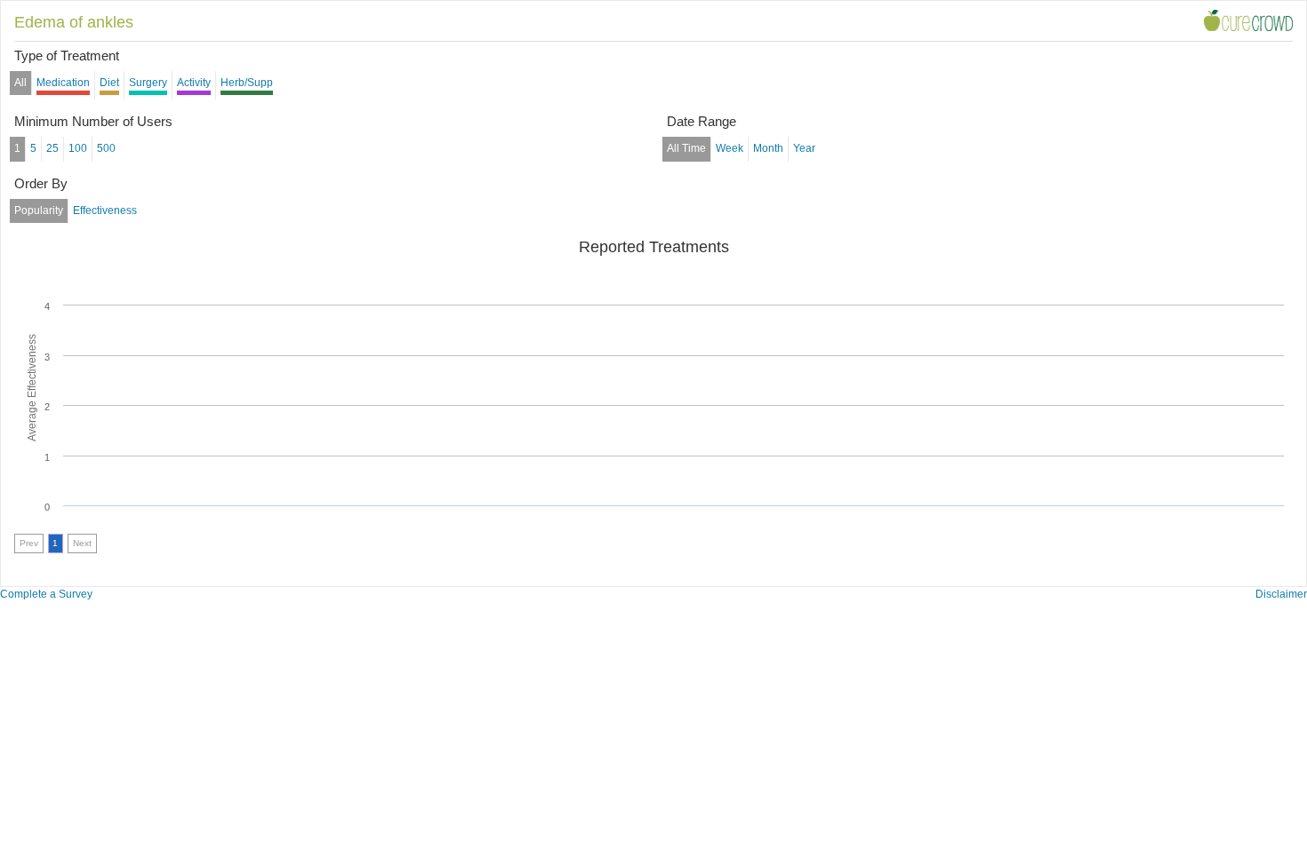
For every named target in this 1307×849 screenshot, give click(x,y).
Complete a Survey (46, 594)
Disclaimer (1281, 594)
